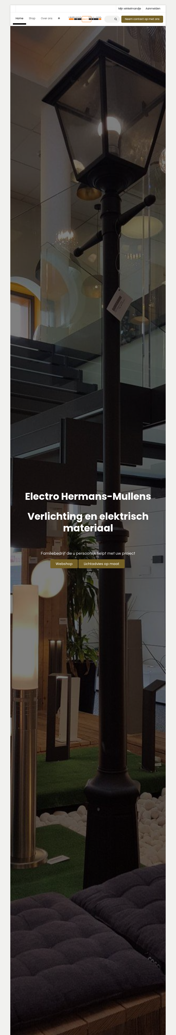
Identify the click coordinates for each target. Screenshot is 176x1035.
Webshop (64, 563)
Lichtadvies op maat (101, 563)
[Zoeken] (115, 19)
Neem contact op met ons (142, 19)
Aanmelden (153, 8)
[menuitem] (19, 19)
